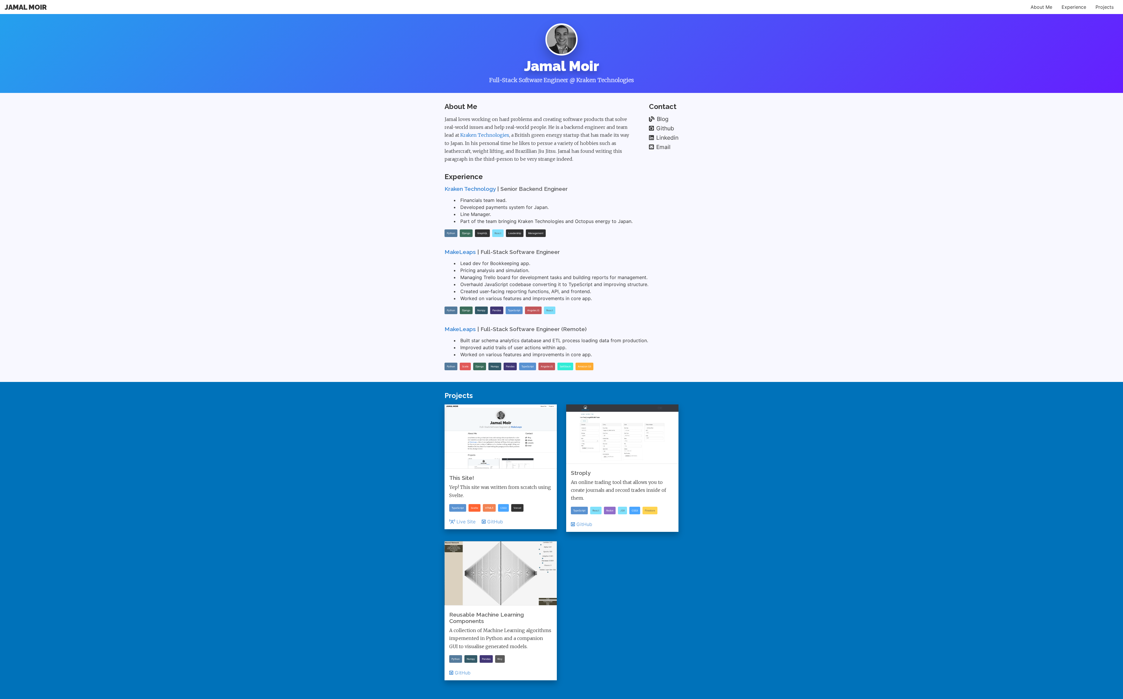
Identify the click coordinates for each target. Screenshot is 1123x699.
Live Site (466, 522)
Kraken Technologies (484, 135)
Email (663, 146)
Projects (1105, 7)
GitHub (495, 522)
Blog (663, 118)
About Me (1041, 7)
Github (665, 128)
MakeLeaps (460, 252)
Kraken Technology (470, 189)
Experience (1074, 7)
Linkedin (667, 137)
